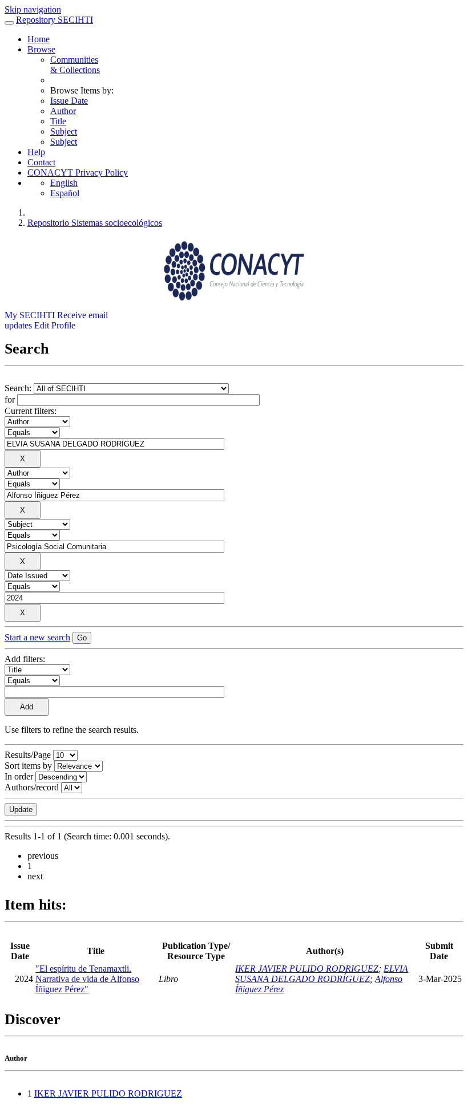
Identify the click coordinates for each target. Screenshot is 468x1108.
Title (58, 121)
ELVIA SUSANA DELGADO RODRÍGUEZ (321, 974)
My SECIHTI (30, 315)
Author (63, 111)
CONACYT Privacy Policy (77, 172)
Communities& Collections (75, 65)
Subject (63, 131)
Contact (41, 162)
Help (36, 152)
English (64, 183)
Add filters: (25, 659)
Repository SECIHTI (54, 20)
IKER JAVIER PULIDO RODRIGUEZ (306, 968)
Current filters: (31, 411)
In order (19, 776)
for (10, 399)
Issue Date (69, 100)
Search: (19, 388)
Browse (41, 49)
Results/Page (28, 755)
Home (38, 39)
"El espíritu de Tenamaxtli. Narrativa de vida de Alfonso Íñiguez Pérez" (87, 979)
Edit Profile (54, 325)
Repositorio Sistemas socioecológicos (94, 223)
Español (64, 193)
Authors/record (32, 787)
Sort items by (28, 765)
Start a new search (37, 637)
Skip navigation (33, 9)
